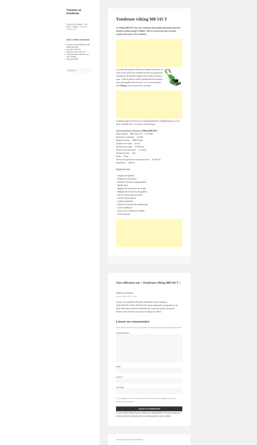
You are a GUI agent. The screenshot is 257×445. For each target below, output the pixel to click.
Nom (119, 367)
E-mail (119, 377)
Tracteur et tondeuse (73, 11)
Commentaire (123, 333)
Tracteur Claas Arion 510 (75, 52)
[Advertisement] (149, 53)
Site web (120, 387)
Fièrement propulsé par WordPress (129, 439)
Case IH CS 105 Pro (73, 49)
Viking (75, 27)
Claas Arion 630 (72, 59)
